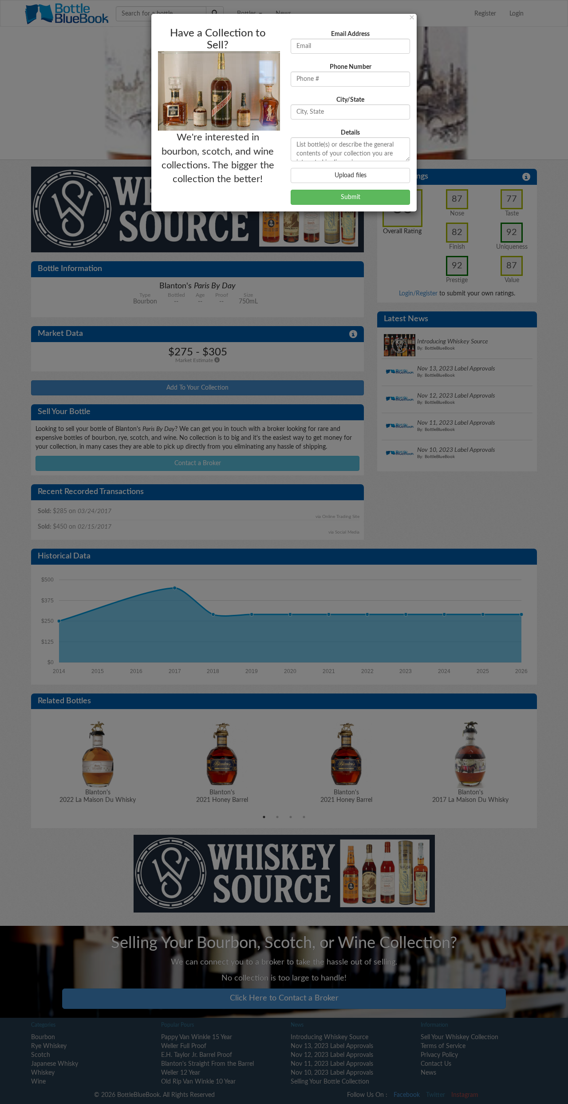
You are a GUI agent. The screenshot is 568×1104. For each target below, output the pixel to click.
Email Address (350, 34)
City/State (350, 100)
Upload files (351, 175)
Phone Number (350, 67)
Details (350, 133)
